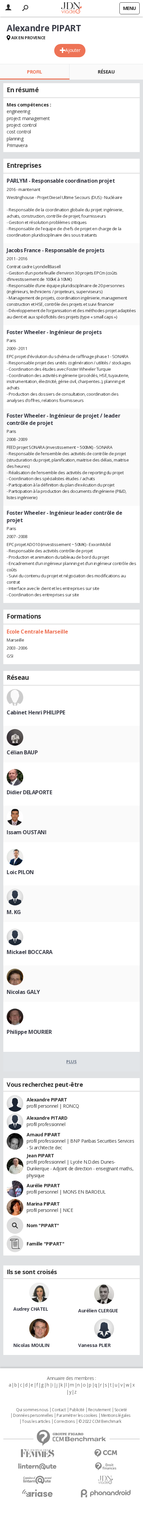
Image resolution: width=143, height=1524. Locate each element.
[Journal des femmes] (37, 1453)
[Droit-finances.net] (106, 1466)
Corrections (64, 1421)
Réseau (106, 72)
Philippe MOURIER (29, 1032)
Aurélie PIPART (43, 1185)
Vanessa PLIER (94, 1345)
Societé (120, 1410)
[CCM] (106, 1453)
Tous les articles (36, 1421)
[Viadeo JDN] (106, 1480)
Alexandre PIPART (47, 1099)
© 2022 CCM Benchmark (99, 1421)
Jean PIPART (40, 1155)
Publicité (77, 1410)
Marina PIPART (43, 1204)
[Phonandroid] (106, 1493)
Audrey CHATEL (30, 1309)
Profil (34, 72)
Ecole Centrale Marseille (37, 631)
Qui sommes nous (32, 1410)
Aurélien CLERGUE (98, 1310)
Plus (71, 1061)
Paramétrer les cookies (77, 1415)
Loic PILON (20, 872)
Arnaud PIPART (44, 1134)
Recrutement (99, 1410)
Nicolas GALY (23, 992)
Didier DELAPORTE (29, 792)
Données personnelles (33, 1415)
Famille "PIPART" (45, 1243)
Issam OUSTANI (27, 832)
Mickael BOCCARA (30, 952)
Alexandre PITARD (47, 1118)
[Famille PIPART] (15, 1244)
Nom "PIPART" (43, 1225)
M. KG (14, 912)
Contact (59, 1410)
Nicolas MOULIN (31, 1345)
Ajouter (72, 50)
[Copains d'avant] (37, 1480)
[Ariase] (37, 1493)
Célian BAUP (22, 752)
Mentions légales (115, 1415)
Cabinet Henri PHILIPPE (36, 712)
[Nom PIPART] (15, 1225)
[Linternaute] (37, 1466)
